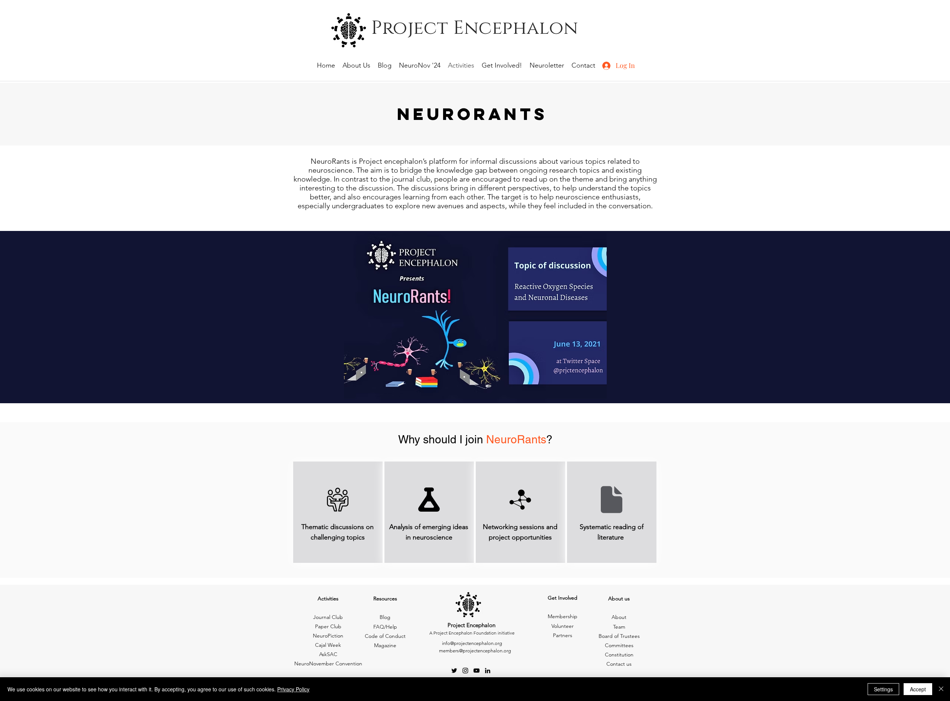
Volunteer (562, 626)
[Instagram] (465, 670)
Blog (385, 617)
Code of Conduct (385, 636)
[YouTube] (476, 670)
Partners (562, 635)
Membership (562, 616)
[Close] (941, 689)
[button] (475, 317)
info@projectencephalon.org (472, 643)
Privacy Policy (293, 689)
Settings (883, 689)
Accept (918, 689)
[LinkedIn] (487, 670)
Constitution (619, 654)
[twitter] (454, 670)
